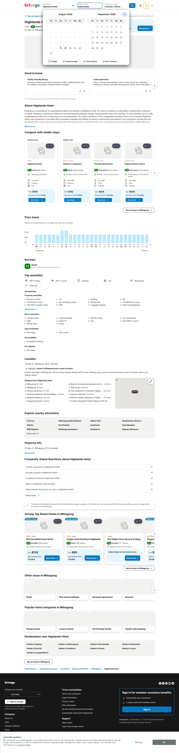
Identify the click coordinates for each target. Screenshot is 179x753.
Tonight (54, 61)
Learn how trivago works (72, 726)
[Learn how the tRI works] (59, 267)
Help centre (67, 722)
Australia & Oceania (48, 669)
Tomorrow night (72, 61)
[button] (41, 150)
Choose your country (14, 689)
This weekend (91, 61)
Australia (65, 669)
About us (8, 718)
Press (7, 730)
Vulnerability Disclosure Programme (77, 713)
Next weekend (111, 61)
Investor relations (12, 726)
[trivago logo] (32, 5)
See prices (144, 28)
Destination (47, 4)
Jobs (7, 722)
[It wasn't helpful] (84, 91)
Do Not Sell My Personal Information (77, 709)
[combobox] (59, 6)
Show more (30, 126)
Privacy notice (68, 701)
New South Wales (80, 669)
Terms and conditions (71, 694)
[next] (124, 14)
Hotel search (30, 669)
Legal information (69, 697)
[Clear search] (73, 5)
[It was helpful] (80, 91)
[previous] (32, 245)
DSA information (69, 705)
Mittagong (96, 669)
